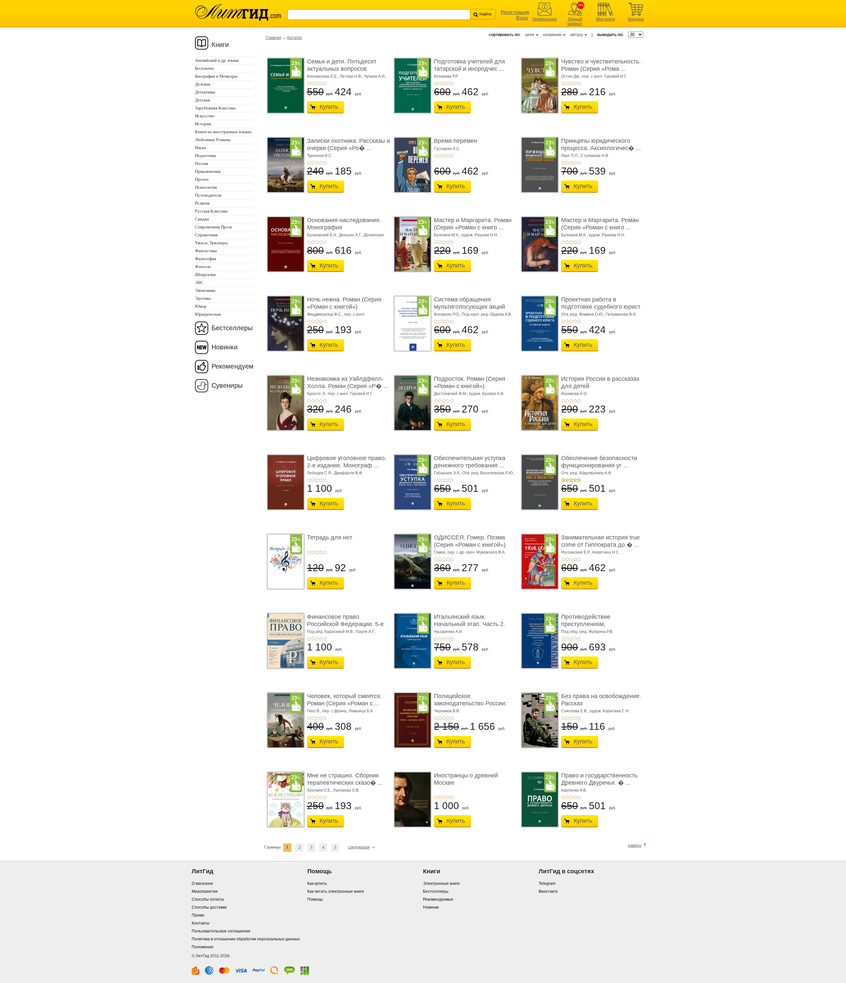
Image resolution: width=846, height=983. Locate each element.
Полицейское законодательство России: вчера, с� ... (470, 703)
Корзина (636, 19)
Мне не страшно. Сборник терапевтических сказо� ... (345, 779)
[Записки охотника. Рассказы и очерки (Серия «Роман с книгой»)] (284, 165)
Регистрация (515, 12)
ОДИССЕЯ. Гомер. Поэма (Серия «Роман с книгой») (470, 541)
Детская (202, 100)
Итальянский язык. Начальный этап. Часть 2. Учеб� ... (469, 623)
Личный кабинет (575, 21)
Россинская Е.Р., (576, 552)
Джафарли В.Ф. (348, 473)
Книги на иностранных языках (223, 131)
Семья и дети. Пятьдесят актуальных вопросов (341, 65)
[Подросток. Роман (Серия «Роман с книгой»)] (411, 403)
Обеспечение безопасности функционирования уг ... (599, 462)
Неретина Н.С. (606, 552)
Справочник (206, 234)
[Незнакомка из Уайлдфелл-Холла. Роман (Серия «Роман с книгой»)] (284, 403)
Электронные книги (441, 883)
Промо (198, 915)
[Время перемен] (411, 165)
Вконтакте (548, 891)
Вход (522, 17)
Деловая (202, 84)
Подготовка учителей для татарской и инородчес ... (469, 65)
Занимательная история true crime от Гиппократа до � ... (600, 541)
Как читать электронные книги (335, 891)
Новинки (225, 347)
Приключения (207, 171)
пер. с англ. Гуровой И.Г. (604, 76)
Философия (205, 258)
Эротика (203, 298)
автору (576, 34)
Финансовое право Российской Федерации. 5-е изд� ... (345, 623)
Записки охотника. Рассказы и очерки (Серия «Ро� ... (348, 144)
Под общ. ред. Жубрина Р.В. (587, 631)
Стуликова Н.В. (595, 155)
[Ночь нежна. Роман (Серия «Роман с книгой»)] (284, 323)
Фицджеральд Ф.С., (325, 314)
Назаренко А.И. (448, 631)
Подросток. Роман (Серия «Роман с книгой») (469, 382)
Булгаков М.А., (447, 235)
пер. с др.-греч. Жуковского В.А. (476, 552)
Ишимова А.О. (574, 393)
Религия (202, 203)
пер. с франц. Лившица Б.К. (348, 711)
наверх (634, 845)
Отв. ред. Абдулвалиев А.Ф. (586, 473)
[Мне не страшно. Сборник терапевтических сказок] (284, 799)
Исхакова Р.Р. (446, 76)
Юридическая (208, 314)
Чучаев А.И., (375, 76)
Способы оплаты (208, 899)
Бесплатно (204, 68)
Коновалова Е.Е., (323, 76)
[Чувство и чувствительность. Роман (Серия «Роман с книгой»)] (538, 86)
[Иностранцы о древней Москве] (411, 799)
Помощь (315, 899)
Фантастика (206, 250)
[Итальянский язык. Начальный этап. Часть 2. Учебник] (411, 641)
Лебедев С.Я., (320, 473)
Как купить (317, 883)
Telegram (547, 883)
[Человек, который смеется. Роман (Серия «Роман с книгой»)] (284, 720)
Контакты (201, 923)
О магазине (202, 883)
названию (552, 34)
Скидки (202, 218)
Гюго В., (314, 711)
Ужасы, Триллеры (211, 242)
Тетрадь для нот (329, 537)
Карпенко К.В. (574, 790)
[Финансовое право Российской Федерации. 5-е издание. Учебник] (284, 641)
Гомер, (440, 552)
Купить (329, 106)
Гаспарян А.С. (447, 148)
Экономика (205, 290)
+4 (321, 83)
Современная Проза (213, 226)
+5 (325, 83)
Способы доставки (209, 907)
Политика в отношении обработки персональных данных (246, 939)
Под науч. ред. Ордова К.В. (487, 314)
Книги (220, 44)
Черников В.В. (447, 711)
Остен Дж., (571, 76)
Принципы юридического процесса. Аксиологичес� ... (601, 144)
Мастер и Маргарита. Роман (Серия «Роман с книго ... (473, 224)
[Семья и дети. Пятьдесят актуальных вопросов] (284, 86)
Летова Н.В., (352, 76)
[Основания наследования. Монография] (284, 244)
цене (529, 34)
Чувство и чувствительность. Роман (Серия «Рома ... (601, 65)
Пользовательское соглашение (221, 931)
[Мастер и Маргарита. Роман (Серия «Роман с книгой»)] (411, 244)
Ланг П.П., (571, 155)
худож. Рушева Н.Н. (479, 235)
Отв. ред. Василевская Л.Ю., (488, 473)
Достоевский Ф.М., (451, 393)
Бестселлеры (232, 328)
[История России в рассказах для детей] (538, 403)
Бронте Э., (317, 393)
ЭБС (199, 282)
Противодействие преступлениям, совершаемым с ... (586, 623)
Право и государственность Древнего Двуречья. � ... (599, 779)
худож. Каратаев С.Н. (610, 711)
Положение (202, 947)
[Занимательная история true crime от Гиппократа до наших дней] (538, 561)
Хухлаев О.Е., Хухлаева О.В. (333, 790)
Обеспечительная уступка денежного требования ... (469, 462)
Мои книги (605, 19)
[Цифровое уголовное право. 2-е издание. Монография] (284, 482)
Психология (206, 187)
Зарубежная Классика (215, 107)
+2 (313, 83)
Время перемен (455, 141)
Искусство (204, 115)
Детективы (205, 92)
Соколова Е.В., (575, 711)
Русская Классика (211, 211)
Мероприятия (205, 891)
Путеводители (208, 195)
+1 (309, 83)
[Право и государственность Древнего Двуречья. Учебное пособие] (538, 799)
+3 (317, 83)
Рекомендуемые (438, 899)
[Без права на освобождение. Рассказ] (538, 720)
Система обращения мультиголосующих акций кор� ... (469, 306)
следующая (359, 847)
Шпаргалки (205, 274)
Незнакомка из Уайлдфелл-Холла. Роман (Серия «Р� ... (347, 382)
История (203, 123)
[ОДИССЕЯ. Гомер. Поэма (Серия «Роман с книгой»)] (411, 561)
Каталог (294, 37)
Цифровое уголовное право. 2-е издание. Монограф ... (346, 462)
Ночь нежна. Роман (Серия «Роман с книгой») (344, 303)
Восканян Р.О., (448, 314)
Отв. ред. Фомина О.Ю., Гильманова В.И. (599, 314)
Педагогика (205, 155)
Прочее (202, 179)
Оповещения (544, 19)
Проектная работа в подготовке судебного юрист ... (600, 306)
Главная (273, 37)
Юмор (201, 306)
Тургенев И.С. (319, 155)
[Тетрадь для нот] (284, 561)
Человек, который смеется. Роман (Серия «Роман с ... (344, 700)
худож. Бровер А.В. (486, 393)
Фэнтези (203, 266)
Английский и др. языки (217, 60)
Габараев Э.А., (448, 473)
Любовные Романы (213, 139)
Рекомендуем (232, 366)
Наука (200, 147)
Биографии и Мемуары (216, 76)
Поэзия (201, 163)
